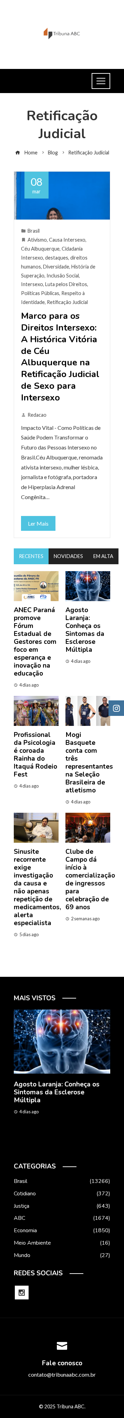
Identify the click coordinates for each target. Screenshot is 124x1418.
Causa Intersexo (67, 240)
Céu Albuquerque (40, 249)
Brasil (34, 231)
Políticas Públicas (40, 293)
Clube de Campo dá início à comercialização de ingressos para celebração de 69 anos (90, 879)
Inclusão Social (62, 275)
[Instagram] (22, 1292)
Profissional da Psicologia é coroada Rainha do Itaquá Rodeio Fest (35, 754)
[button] (48, 1147)
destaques (56, 258)
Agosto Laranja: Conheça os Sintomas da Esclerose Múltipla (84, 630)
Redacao (37, 415)
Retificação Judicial (67, 302)
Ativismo (37, 240)
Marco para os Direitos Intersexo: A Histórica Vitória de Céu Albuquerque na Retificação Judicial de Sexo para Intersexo (60, 357)
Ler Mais (38, 523)
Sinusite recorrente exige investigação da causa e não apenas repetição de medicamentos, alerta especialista (37, 887)
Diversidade (56, 267)
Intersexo (32, 284)
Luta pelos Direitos (66, 284)
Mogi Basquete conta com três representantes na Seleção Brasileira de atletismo (89, 762)
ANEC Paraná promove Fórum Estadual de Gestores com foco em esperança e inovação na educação (35, 642)
